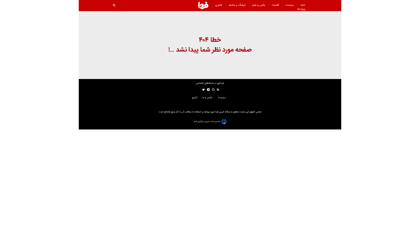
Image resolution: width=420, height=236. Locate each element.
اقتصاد (276, 5)
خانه (302, 5)
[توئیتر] (203, 90)
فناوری (219, 5)
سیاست (290, 5)
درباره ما (222, 98)
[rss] (217, 90)
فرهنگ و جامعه (237, 5)
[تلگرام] (207, 90)
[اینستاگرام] (212, 90)
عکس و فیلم (259, 5)
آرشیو (194, 98)
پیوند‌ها (301, 9)
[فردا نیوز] (203, 5)
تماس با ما (207, 98)
